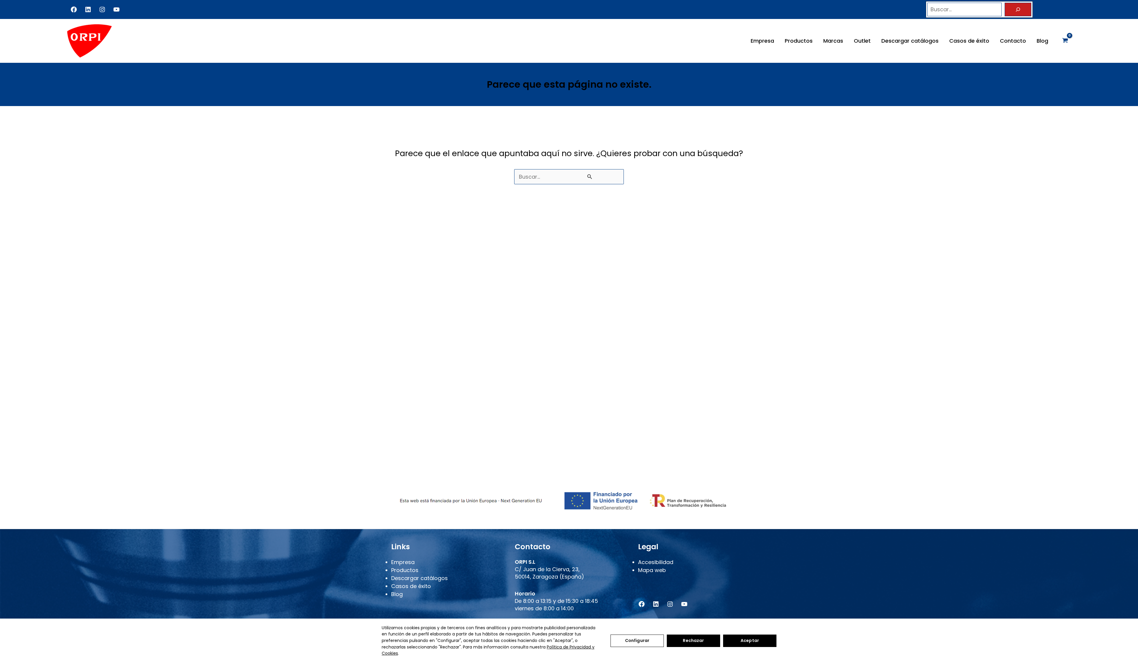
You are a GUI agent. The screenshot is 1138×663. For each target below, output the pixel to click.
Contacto (1013, 40)
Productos (799, 40)
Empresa (762, 40)
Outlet (862, 40)
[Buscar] (1018, 9)
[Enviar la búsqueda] (589, 176)
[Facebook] (73, 9)
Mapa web (652, 570)
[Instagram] (102, 9)
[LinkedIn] (88, 9)
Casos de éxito (969, 40)
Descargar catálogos (910, 40)
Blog (1042, 40)
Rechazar (693, 640)
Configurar (637, 640)
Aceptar (750, 640)
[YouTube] (116, 9)
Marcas (833, 40)
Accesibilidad (655, 562)
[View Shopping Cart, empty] (1065, 41)
